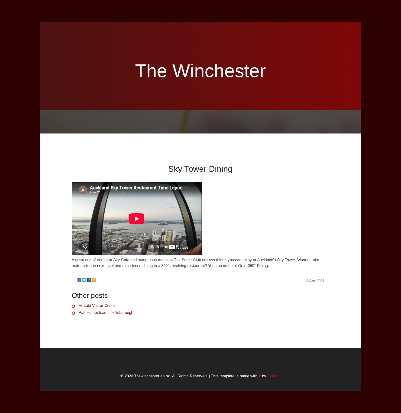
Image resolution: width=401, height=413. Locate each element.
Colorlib (274, 376)
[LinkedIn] (89, 280)
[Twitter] (84, 280)
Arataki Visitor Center (97, 305)
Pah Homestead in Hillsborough (106, 312)
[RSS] (94, 280)
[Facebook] (79, 280)
